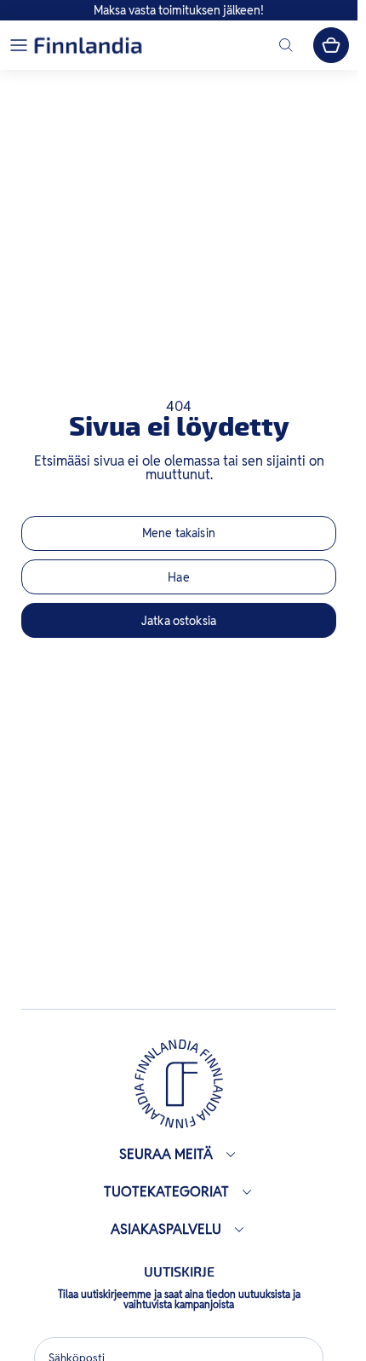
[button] (19, 45)
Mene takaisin (178, 533)
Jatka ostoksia (178, 620)
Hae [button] (178, 577)
